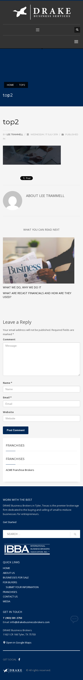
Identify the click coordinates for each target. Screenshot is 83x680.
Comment (9, 339)
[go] (75, 534)
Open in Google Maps (18, 642)
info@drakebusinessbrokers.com (30, 622)
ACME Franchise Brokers (20, 470)
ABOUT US (9, 573)
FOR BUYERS (10, 582)
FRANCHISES (10, 592)
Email (7, 397)
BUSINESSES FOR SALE (16, 577)
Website (8, 412)
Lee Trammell (15, 134)
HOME (6, 568)
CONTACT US (10, 596)
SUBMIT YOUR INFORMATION (22, 587)
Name (7, 383)
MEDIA (6, 601)
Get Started (9, 522)
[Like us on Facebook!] (19, 659)
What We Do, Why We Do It (22, 287)
